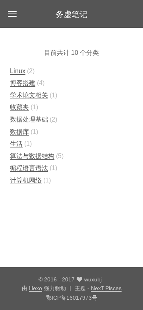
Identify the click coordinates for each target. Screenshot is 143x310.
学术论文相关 (29, 95)
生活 (16, 143)
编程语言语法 (29, 168)
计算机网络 (26, 180)
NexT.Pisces (106, 288)
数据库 (19, 131)
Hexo (35, 288)
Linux (17, 71)
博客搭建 (22, 82)
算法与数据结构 (32, 156)
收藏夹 (19, 107)
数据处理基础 (29, 119)
